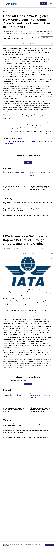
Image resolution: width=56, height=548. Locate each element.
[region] (28, 545)
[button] (4, 4)
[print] (52, 43)
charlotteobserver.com (31, 141)
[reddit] (30, 43)
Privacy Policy (6, 545)
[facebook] (23, 43)
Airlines (5, 11)
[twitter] (28, 43)
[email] (33, 43)
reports (10, 50)
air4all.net (21, 138)
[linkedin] (25, 43)
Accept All (49, 544)
